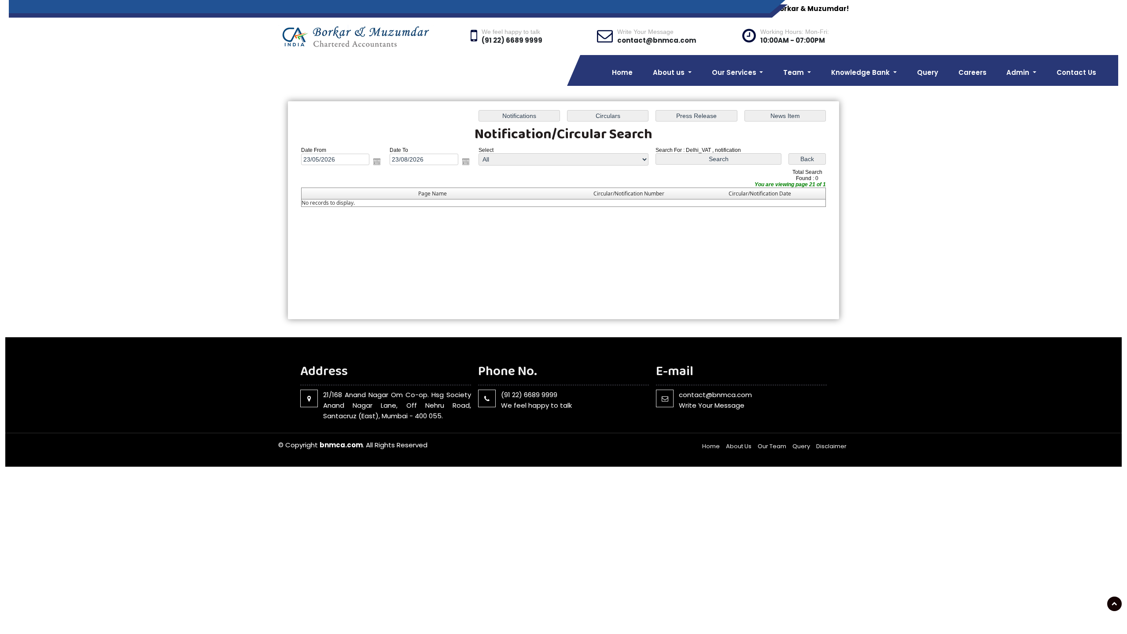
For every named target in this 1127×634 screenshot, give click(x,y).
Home (622, 72)
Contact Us (1076, 72)
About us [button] (669, 72)
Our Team (772, 446)
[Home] (369, 36)
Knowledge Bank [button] (861, 72)
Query (927, 72)
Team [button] (794, 72)
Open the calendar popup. (377, 161)
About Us (738, 446)
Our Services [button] (735, 72)
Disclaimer (831, 446)
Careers (972, 72)
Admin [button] (1018, 72)
